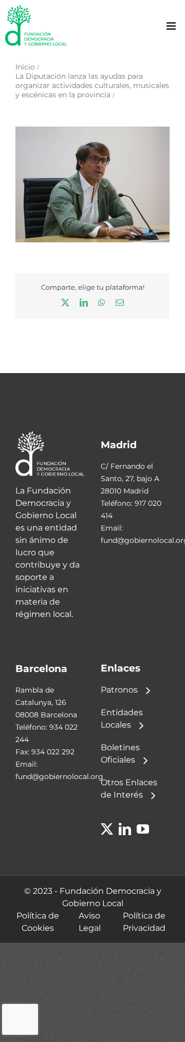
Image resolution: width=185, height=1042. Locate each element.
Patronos (119, 690)
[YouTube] (143, 829)
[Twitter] (107, 829)
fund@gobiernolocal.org (59, 776)
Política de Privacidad (144, 922)
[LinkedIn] (125, 829)
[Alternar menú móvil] (171, 26)
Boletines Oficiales (120, 754)
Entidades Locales (122, 719)
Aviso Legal (90, 922)
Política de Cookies (37, 922)
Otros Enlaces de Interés (129, 789)
